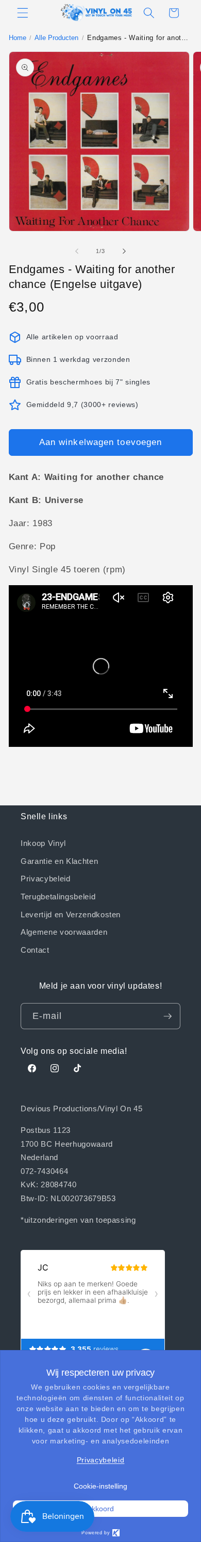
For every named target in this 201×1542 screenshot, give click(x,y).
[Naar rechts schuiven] (124, 251)
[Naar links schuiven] (76, 251)
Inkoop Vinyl (43, 843)
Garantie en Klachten (59, 861)
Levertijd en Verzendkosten (71, 914)
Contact (35, 950)
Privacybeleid (46, 878)
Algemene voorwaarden (64, 932)
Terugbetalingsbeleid (58, 896)
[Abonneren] (167, 1016)
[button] (22, 13)
